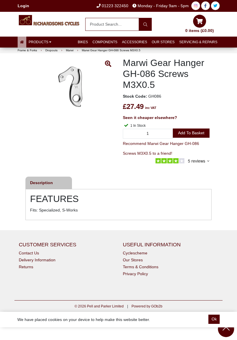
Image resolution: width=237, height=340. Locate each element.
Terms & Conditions (140, 267)
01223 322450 (114, 5)
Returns (26, 267)
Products (39, 42)
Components (104, 42)
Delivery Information (37, 260)
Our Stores (163, 42)
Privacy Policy (135, 273)
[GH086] (70, 86)
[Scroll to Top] (226, 329)
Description (41, 182)
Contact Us (29, 253)
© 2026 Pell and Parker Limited (99, 306)
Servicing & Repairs (198, 42)
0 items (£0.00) (199, 30)
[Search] (145, 24)
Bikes (83, 42)
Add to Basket (191, 133)
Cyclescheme (135, 253)
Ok (214, 319)
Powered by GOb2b (147, 306)
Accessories (134, 42)
